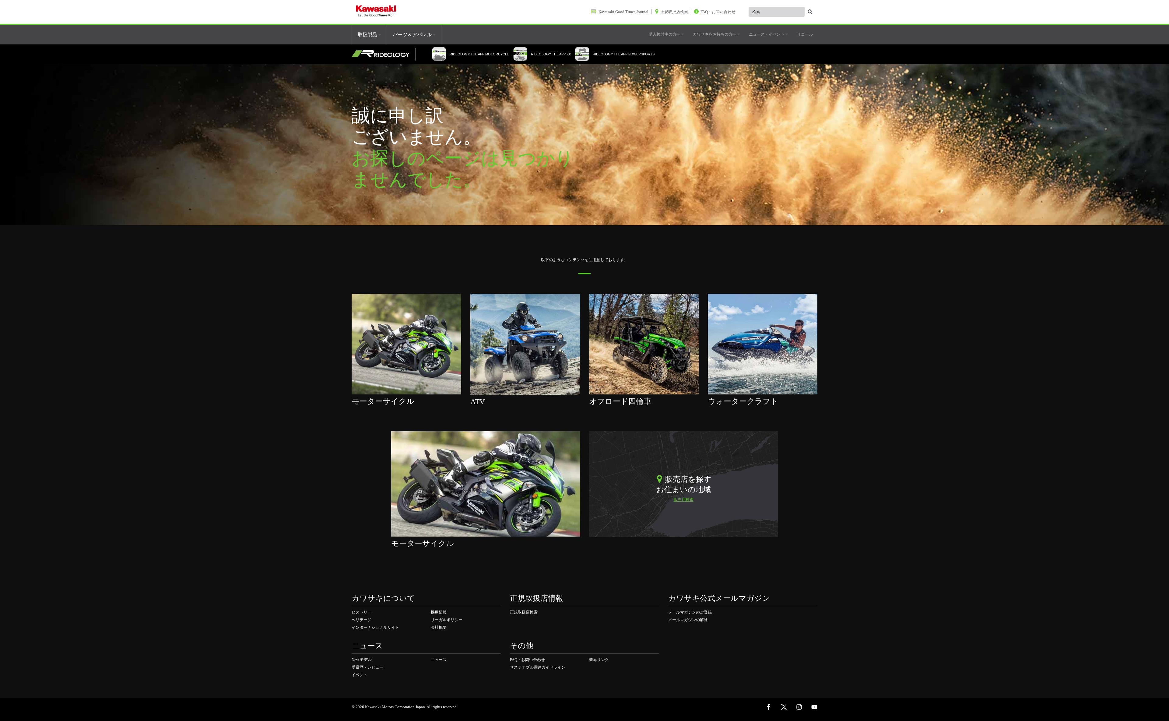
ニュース (439, 659)
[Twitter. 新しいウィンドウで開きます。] (784, 707)
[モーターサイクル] (406, 343)
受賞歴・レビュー (367, 667)
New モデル (362, 659)
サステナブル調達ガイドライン (537, 667)
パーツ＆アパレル (413, 34)
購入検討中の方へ (665, 34)
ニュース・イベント (767, 34)
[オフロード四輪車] (644, 343)
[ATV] (525, 343)
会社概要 (439, 627)
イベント (359, 675)
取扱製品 (368, 34)
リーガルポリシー (446, 620)
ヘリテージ (361, 620)
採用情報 (439, 612)
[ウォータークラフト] (762, 343)
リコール (805, 34)
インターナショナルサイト (375, 627)
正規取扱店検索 (524, 612)
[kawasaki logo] (376, 12)
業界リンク (599, 659)
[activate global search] (810, 12)
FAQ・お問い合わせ (527, 659)
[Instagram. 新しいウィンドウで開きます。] (799, 707)
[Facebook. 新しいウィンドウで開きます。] (769, 707)
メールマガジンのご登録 (690, 612)
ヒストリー (361, 612)
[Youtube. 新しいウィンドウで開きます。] (814, 707)
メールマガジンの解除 (688, 620)
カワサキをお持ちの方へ (715, 34)
